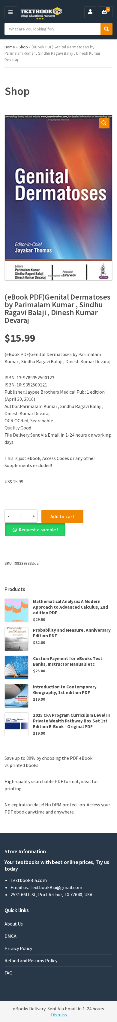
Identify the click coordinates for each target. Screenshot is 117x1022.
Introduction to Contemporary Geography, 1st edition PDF (65, 689)
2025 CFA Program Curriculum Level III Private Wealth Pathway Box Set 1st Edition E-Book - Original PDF (71, 720)
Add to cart (62, 516)
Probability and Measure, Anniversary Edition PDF (72, 633)
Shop (23, 47)
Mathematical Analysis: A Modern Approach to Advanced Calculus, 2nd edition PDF (70, 607)
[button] (104, 123)
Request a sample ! (38, 530)
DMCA (10, 936)
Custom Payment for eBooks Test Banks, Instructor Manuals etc (67, 661)
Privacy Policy (18, 948)
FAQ (8, 973)
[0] (104, 12)
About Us (13, 924)
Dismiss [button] (59, 1015)
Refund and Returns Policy (30, 960)
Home (9, 47)
